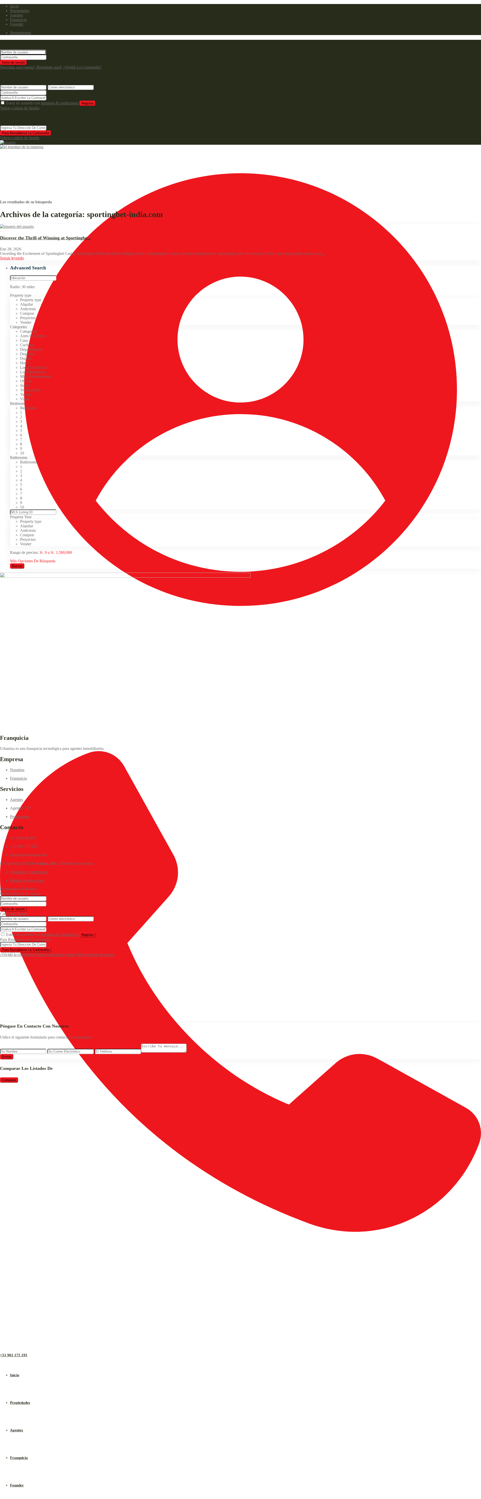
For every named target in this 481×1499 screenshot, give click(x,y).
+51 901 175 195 (13, 1355)
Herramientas (20, 33)
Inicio (14, 6)
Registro (87, 103)
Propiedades (19, 11)
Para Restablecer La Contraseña (25, 133)
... (323, 253)
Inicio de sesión (13, 62)
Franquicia (18, 20)
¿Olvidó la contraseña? (18, 954)
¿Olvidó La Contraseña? (82, 67)
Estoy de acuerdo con (42, 103)
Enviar (6, 1057)
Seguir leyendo (12, 258)
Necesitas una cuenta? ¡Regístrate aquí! (31, 67)
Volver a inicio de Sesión (19, 108)
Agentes (16, 15)
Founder (16, 24)
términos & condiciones (59, 103)
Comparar (9, 1080)
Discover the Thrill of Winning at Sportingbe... (45, 237)
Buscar (17, 566)
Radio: (22, 287)
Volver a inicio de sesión (55, 954)
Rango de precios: (24, 552)
